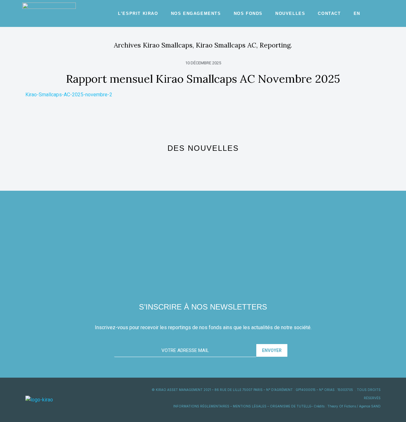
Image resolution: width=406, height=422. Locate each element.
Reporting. (275, 45)
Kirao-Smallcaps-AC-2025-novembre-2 (68, 95)
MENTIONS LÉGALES (249, 406)
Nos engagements (196, 13)
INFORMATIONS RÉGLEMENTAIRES (201, 406)
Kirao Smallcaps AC (226, 45)
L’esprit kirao (138, 13)
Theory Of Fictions (341, 406)
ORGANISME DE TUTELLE (290, 406)
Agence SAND (370, 406)
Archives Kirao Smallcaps (153, 45)
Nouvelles (290, 13)
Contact (329, 13)
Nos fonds (248, 13)
